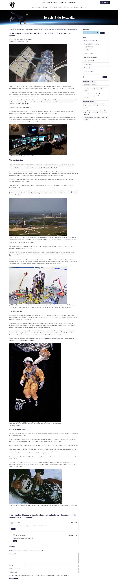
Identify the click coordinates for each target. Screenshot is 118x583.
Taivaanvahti (62, 2)
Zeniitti (85, 7)
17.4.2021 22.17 (72, 535)
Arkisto (88, 50)
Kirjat (50, 7)
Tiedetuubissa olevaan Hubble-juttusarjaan (52, 331)
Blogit (55, 7)
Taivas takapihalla (88, 71)
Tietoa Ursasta (77, 7)
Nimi (11, 566)
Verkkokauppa (72, 2)
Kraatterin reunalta (89, 53)
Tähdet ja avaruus (51, 2)
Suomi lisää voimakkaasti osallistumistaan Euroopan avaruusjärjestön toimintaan (94, 95)
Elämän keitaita (88, 68)
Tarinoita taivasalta (89, 61)
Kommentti (13, 554)
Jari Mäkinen (29, 39)
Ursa (43, 2)
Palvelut (39, 7)
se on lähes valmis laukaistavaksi (61, 252)
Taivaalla (60, 7)
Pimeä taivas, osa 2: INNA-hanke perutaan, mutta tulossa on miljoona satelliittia (95, 88)
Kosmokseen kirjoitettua (90, 40)
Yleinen (102, 33)
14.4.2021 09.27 (72, 523)
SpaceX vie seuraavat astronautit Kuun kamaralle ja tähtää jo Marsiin (29, 29)
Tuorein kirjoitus (90, 46)
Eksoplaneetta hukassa (90, 57)
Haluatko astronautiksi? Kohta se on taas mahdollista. (63, 29)
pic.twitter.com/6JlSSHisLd (23, 104)
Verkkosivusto (13, 572)
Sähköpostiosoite (14, 569)
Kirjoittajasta (89, 48)
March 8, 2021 (28, 107)
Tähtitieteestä (68, 7)
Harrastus (45, 7)
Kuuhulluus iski (87, 84)
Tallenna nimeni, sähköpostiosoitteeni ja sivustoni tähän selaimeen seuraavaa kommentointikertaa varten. (40, 575)
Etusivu (34, 7)
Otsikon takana (88, 64)
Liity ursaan (105, 2)
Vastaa (13, 529)
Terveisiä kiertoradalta (91, 33)
